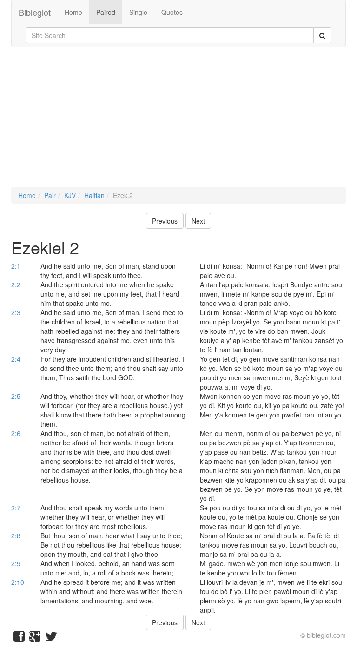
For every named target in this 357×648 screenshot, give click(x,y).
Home (73, 12)
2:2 (15, 284)
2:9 (15, 563)
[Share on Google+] (34, 638)
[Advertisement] (178, 122)
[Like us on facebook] (19, 638)
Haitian (94, 195)
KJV (70, 195)
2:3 (15, 312)
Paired (105, 12)
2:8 (15, 535)
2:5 (15, 396)
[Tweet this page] (51, 638)
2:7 (15, 507)
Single (138, 12)
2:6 (15, 433)
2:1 (15, 266)
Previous (165, 220)
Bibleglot (35, 12)
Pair (50, 195)
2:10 (17, 582)
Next (198, 220)
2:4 (15, 359)
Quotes (172, 12)
